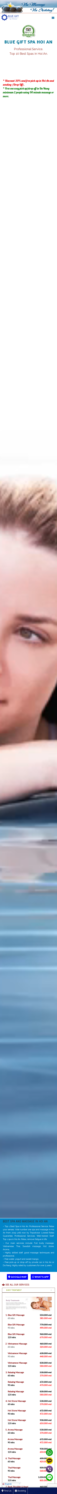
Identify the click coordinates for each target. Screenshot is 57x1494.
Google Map (18, 1277)
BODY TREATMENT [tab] (14, 1290)
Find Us (7, 1490)
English (8, 1484)
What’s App (41, 1277)
